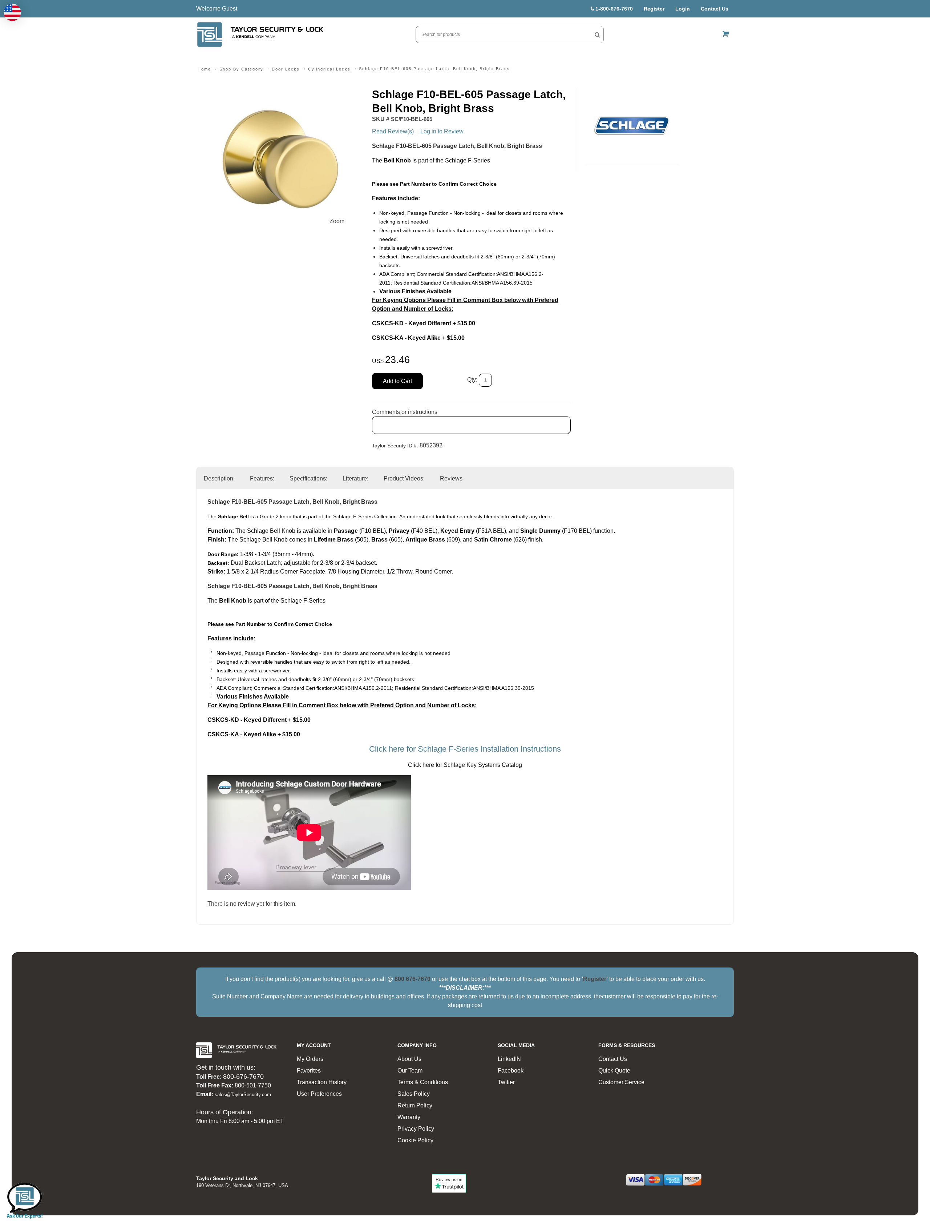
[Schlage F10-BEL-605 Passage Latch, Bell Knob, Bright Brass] (280, 92)
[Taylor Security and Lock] (259, 34)
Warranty (408, 1117)
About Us (409, 1059)
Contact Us (714, 9)
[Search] (597, 34)
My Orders (310, 1059)
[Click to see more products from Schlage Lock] (632, 126)
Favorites (309, 1070)
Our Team (409, 1070)
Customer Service (621, 1082)
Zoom (336, 221)
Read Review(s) (393, 131)
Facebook (510, 1070)
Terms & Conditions (422, 1082)
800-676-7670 (243, 1076)
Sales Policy (413, 1094)
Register (654, 9)
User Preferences (319, 1094)
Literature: (355, 478)
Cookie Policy (415, 1140)
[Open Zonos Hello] (12, 12)
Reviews (451, 478)
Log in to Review (442, 131)
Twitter (506, 1082)
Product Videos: (404, 478)
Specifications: (308, 478)
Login (682, 9)
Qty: (472, 380)
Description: (219, 478)
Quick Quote (614, 1070)
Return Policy (414, 1105)
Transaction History (322, 1082)
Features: (262, 478)
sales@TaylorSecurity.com (243, 1094)
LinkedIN (509, 1059)
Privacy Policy (415, 1129)
